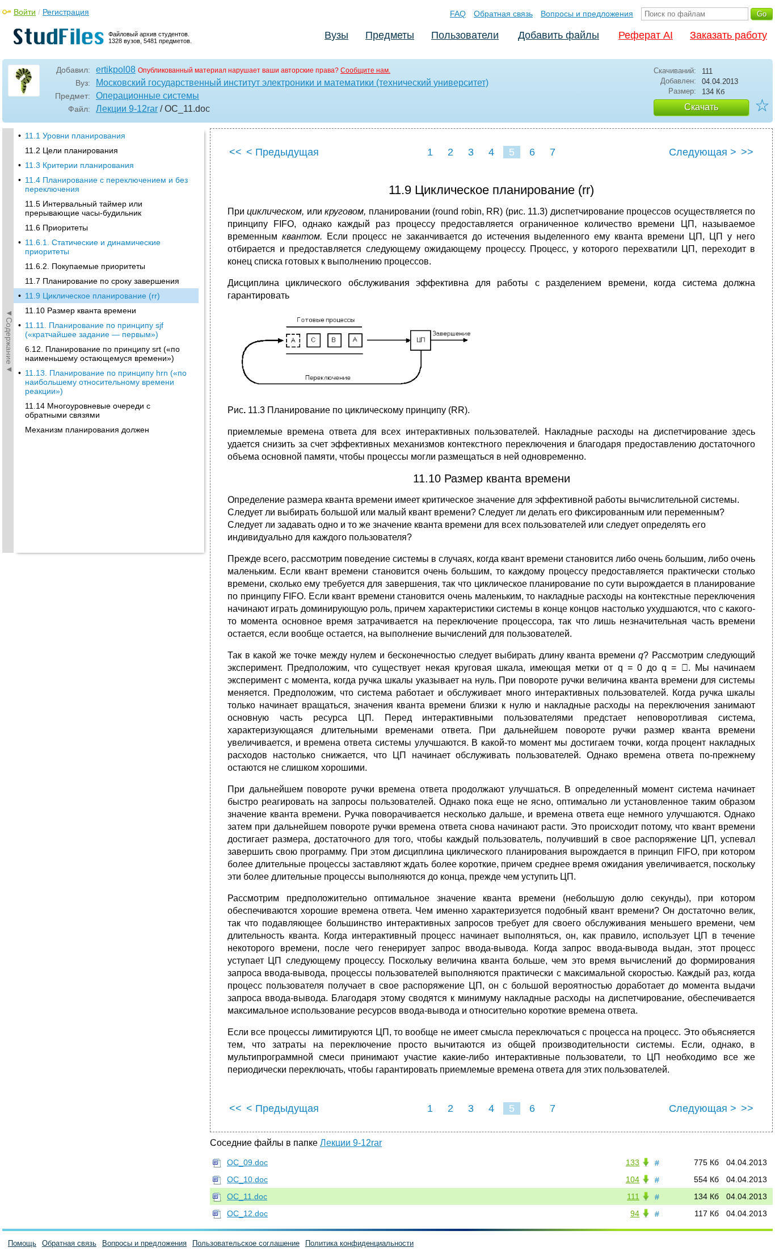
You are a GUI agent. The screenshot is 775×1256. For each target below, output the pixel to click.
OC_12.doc (247, 1213)
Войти (25, 11)
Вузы (336, 35)
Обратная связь (503, 13)
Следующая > (702, 152)
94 (634, 1213)
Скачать (701, 107)
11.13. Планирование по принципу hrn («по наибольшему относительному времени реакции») (106, 382)
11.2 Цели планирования (71, 150)
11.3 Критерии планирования (79, 165)
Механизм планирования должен (87, 429)
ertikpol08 (116, 69)
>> (747, 152)
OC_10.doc (247, 1179)
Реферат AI (645, 35)
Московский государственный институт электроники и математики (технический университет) (292, 82)
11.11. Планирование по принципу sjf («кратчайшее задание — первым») (94, 330)
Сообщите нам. (365, 70)
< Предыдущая (282, 152)
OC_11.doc (247, 1196)
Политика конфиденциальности (359, 1243)
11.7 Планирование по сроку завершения (102, 280)
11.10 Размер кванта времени (80, 310)
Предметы (389, 35)
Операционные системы (147, 95)
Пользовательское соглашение (246, 1243)
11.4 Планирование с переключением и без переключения (106, 184)
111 (633, 1196)
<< (235, 152)
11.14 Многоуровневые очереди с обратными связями (87, 410)
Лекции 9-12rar (127, 109)
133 (632, 1162)
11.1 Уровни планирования (75, 135)
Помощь (22, 1243)
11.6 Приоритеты (56, 227)
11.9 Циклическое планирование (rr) (92, 295)
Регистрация (66, 11)
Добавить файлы (558, 35)
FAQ (458, 13)
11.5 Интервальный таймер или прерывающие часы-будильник (83, 208)
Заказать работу (728, 35)
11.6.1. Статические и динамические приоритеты (93, 247)
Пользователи (465, 35)
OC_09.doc (247, 1162)
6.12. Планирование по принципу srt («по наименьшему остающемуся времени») (102, 354)
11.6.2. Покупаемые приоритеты (85, 266)
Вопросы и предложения (587, 13)
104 (632, 1179)
